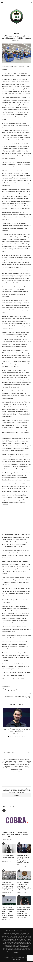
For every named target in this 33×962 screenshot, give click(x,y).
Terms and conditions (12, 930)
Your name (16, 772)
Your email (16, 782)
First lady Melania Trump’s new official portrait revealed (8, 857)
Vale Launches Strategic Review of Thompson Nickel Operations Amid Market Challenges (8, 886)
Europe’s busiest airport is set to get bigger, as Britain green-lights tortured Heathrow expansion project (8, 912)
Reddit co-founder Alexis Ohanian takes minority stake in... (16, 730)
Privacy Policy (23, 930)
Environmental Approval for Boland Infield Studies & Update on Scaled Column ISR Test (15, 834)
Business (16, 33)
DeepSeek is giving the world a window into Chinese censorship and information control (23, 911)
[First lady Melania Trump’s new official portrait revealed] (9, 848)
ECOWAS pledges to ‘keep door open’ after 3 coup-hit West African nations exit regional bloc (24, 886)
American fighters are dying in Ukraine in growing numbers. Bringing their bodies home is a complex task (24, 859)
